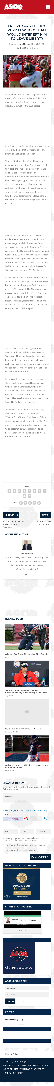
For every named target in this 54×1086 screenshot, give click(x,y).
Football (20, 47)
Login (10, 1001)
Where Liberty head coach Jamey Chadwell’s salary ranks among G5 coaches (26, 691)
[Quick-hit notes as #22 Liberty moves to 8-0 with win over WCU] (27, 748)
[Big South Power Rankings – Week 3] (27, 712)
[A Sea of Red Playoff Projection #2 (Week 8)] (27, 637)
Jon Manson (25, 43)
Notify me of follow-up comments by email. (26, 845)
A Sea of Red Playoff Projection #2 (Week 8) (26, 654)
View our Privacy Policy (14, 1019)
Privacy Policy (11, 1054)
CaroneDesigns (20, 1061)
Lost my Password (23, 1002)
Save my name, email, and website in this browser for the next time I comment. (23, 839)
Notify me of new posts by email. (21, 850)
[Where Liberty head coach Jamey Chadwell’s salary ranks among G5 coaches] (27, 674)
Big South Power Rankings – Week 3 (23, 729)
